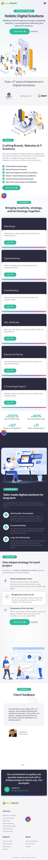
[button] (45, 3)
